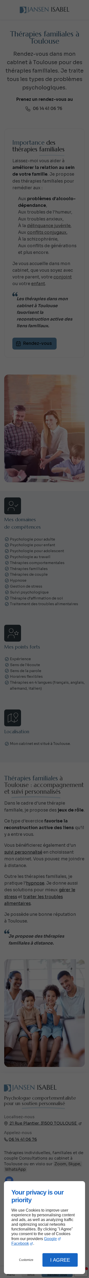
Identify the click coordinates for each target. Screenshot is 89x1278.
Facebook (20, 1243)
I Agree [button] (60, 1260)
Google (50, 1239)
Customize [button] (26, 1260)
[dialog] (44, 1227)
